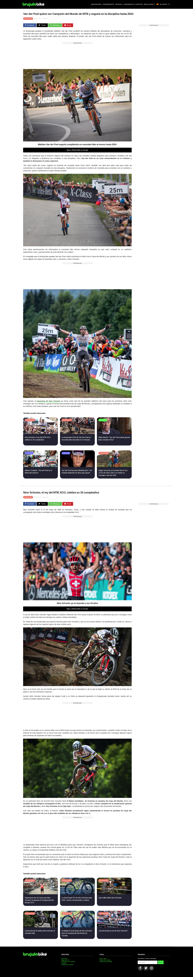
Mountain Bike (28, 18)
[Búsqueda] (169, 4)
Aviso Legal (103, 958)
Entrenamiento (108, 4)
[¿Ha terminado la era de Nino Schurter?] (114, 927)
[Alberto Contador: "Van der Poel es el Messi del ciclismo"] (40, 466)
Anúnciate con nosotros (68, 961)
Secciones (64, 958)
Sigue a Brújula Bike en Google (77, 150)
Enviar (161, 962)
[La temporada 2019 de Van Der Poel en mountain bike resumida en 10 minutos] (77, 433)
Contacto (64, 963)
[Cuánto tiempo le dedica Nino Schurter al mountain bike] (40, 927)
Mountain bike (96, 4)
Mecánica (118, 4)
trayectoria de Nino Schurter (49, 401)
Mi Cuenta (163, 4)
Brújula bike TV (149, 4)
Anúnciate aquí (77, 43)
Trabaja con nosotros (67, 964)
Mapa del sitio (65, 960)
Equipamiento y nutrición (133, 4)
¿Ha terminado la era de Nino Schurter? (113, 931)
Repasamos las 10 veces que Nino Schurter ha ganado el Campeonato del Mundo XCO (39, 900)
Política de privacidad (106, 961)
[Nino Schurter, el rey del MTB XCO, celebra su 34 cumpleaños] (40, 433)
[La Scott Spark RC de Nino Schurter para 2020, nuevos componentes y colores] (77, 894)
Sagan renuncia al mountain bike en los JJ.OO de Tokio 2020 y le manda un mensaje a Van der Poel (112, 472)
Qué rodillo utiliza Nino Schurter (109, 898)
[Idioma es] (157, 4)
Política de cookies (105, 960)
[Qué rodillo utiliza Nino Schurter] (114, 894)
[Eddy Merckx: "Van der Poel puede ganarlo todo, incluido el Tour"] (114, 433)
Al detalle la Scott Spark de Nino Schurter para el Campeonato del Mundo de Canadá (77, 933)
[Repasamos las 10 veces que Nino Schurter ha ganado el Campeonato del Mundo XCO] (40, 894)
